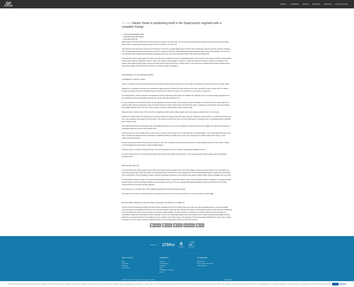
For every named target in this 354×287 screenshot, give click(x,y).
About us (162, 261)
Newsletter (162, 265)
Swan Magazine (164, 263)
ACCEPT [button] (335, 284)
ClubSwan (125, 265)
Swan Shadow (126, 267)
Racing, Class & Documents (205, 263)
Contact (161, 272)
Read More (342, 284)
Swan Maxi (125, 263)
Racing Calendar (202, 265)
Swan (123, 261)
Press (161, 267)
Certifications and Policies (166, 270)
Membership (201, 261)
